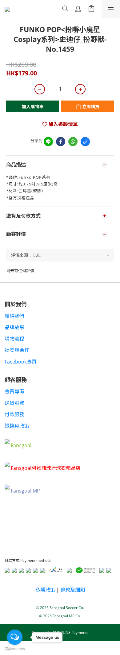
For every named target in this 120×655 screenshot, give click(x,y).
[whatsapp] (73, 141)
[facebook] (60, 141)
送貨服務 (14, 403)
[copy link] (85, 141)
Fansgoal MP (25, 490)
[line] (48, 141)
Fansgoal (21, 445)
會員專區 (14, 391)
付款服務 (14, 414)
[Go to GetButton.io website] (15, 649)
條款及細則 (72, 589)
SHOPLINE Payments (70, 632)
